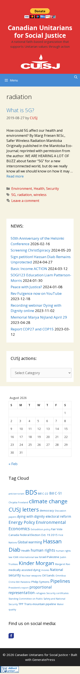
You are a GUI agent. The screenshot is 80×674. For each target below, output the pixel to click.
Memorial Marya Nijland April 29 (39, 317)
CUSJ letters (24, 509)
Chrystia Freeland (18, 502)
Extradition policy (40, 529)
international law (28, 557)
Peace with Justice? (26, 286)
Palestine (25, 581)
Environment (21, 188)
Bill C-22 (43, 493)
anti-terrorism (16, 493)
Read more (15, 176)
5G (13, 194)
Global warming (30, 542)
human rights (43, 550)
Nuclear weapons (31, 575)
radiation (24, 194)
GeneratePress (43, 659)
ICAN (15, 557)
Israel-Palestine (49, 557)
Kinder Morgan (36, 562)
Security (52, 188)
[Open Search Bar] (76, 77)
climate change (48, 501)
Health (39, 188)
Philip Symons (40, 582)
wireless (40, 194)
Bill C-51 (55, 493)
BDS (31, 492)
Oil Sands (48, 575)
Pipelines (60, 581)
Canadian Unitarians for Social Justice (40, 31)
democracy (47, 510)
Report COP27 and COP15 (32, 329)
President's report (19, 587)
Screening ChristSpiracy (30, 250)
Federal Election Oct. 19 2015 (39, 535)
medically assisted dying (24, 570)
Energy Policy (22, 522)
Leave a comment (25, 200)
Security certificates (57, 593)
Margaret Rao (62, 564)
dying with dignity (31, 516)
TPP (21, 604)
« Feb (13, 463)
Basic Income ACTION (29, 268)
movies (45, 570)
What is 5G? (20, 110)
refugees (40, 593)
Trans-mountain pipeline (40, 604)
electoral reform (58, 516)
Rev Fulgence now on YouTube (36, 293)
